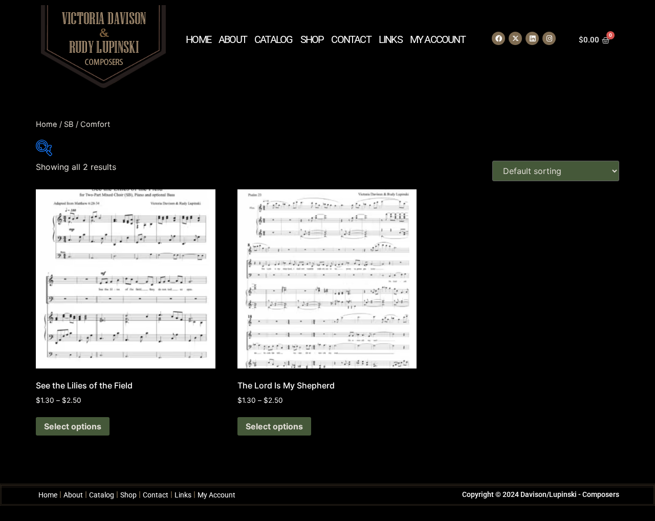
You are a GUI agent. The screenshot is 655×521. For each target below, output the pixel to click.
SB (69, 124)
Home (198, 39)
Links (390, 39)
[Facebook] (498, 38)
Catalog (273, 39)
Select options (72, 426)
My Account (437, 39)
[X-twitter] (515, 38)
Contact (350, 39)
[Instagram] (549, 38)
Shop (312, 39)
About (233, 39)
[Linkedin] (532, 38)
